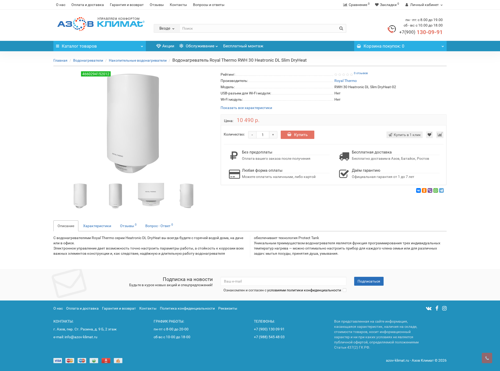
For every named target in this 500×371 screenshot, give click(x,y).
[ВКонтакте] (418, 190)
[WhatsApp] (435, 190)
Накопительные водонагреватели (138, 60)
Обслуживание (199, 45)
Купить (301, 134)
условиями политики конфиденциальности (304, 290)
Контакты (178, 5)
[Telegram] (441, 190)
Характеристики (97, 226)
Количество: (234, 134)
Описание (66, 226)
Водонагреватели (88, 60)
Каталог (79, 46)
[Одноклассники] (424, 190)
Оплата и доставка (87, 5)
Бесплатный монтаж (243, 45)
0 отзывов (361, 73)
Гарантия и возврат (127, 5)
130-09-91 (421, 32)
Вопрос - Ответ (159, 225)
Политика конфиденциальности (187, 308)
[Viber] (430, 190)
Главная (60, 60)
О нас (60, 5)
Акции (168, 45)
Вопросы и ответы (208, 5)
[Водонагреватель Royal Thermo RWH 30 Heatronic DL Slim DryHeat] (80, 195)
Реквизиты (227, 308)
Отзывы (157, 5)
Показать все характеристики (246, 108)
